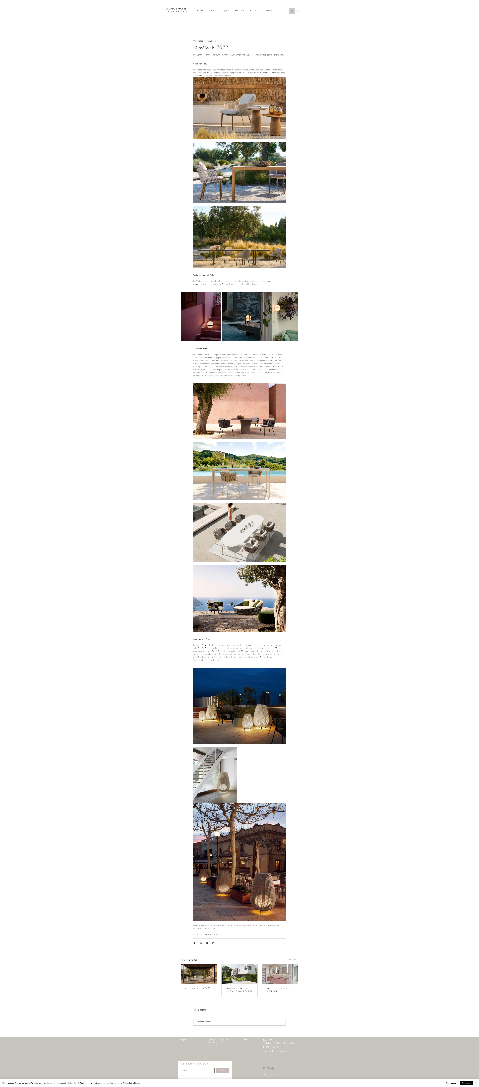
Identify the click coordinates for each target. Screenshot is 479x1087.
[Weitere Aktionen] (284, 40)
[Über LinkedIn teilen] (207, 942)
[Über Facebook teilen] (194, 942)
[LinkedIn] (277, 1068)
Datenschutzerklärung (131, 1083)
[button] (295, 24)
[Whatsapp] (264, 1068)
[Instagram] (268, 1068)
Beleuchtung (232, 24)
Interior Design (199, 24)
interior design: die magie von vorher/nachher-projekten (277, 990)
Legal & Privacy (268, 1074)
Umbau (246, 24)
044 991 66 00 (272, 1047)
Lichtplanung (216, 24)
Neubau (271, 24)
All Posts (184, 24)
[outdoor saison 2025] (199, 974)
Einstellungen (451, 1083)
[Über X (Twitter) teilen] (200, 942)
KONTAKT (268, 1040)
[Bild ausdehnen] (201, 316)
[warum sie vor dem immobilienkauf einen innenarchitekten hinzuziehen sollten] (240, 974)
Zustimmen (466, 1083)
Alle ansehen (293, 959)
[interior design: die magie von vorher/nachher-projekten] (280, 974)
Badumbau (258, 24)
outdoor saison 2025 (197, 988)
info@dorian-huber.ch (277, 1051)
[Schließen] (476, 1083)
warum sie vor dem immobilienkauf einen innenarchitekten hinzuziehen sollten (238, 990)
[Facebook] (272, 1068)
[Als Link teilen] (213, 942)
